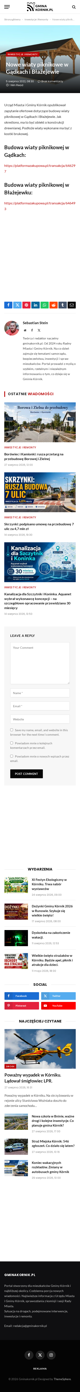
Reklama (40, 1368)
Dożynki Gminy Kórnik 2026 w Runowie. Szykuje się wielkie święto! (52, 910)
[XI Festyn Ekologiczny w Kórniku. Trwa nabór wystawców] (16, 885)
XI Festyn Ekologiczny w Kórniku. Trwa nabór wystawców (49, 884)
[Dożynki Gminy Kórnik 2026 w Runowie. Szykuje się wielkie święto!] (16, 912)
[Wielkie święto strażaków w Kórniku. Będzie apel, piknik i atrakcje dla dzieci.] (16, 961)
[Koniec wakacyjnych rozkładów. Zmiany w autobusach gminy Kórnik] (16, 1168)
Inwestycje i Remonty (36, 19)
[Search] (73, 7)
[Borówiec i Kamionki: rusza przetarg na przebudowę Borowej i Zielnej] (40, 422)
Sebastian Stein (35, 323)
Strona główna (12, 19)
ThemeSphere (62, 1379)
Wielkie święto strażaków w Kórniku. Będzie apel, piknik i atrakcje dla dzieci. (52, 960)
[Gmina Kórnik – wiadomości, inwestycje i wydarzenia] (40, 7)
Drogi (10, 1066)
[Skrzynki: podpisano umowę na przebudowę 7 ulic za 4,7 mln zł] (40, 492)
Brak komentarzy (52, 81)
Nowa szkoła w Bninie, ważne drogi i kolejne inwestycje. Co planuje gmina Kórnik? (53, 1120)
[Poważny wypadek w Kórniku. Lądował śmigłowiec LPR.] (40, 1049)
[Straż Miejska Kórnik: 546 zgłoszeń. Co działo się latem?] (16, 1147)
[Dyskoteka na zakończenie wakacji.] (16, 938)
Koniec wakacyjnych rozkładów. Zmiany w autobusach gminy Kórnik (50, 1167)
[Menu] (7, 7)
